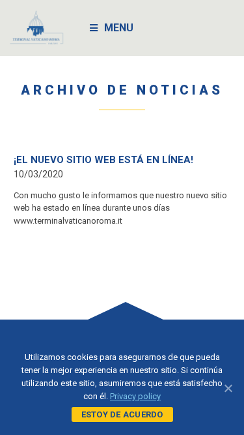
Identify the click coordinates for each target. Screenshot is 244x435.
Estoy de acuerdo (122, 414)
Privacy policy (135, 396)
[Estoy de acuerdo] (227, 388)
